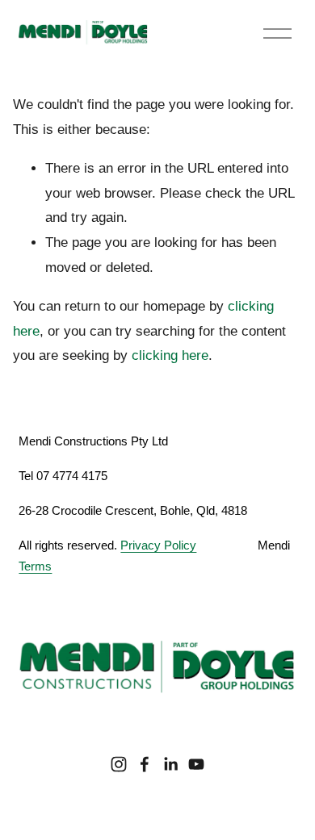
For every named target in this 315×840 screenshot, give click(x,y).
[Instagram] (119, 764)
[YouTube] (196, 764)
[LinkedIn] (170, 764)
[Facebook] (144, 764)
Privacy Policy (158, 545)
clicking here (170, 355)
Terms (35, 566)
